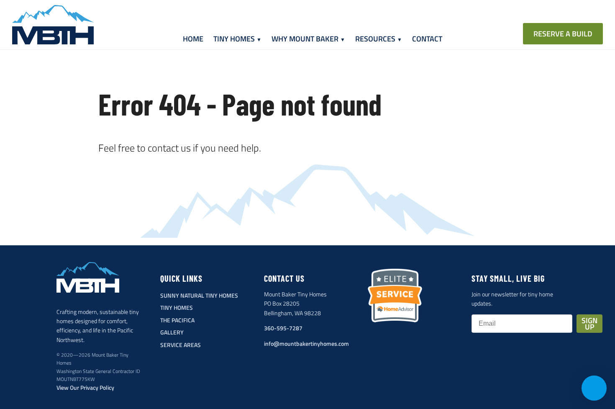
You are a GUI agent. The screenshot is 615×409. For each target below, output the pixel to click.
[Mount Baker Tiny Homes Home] (53, 24)
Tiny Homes (234, 38)
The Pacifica (177, 320)
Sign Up (589, 323)
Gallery (172, 332)
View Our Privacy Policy (85, 387)
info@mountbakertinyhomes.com (306, 343)
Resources (375, 38)
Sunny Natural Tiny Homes (199, 295)
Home (193, 38)
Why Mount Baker (305, 38)
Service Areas (180, 344)
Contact (427, 38)
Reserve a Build (562, 33)
